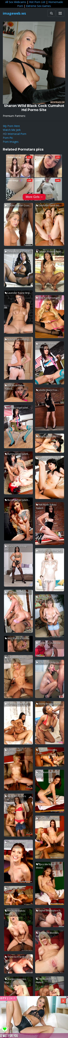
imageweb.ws (14, 13)
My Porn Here (11, 126)
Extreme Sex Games (38, 6)
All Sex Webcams (15, 2)
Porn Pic (8, 137)
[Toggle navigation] (60, 13)
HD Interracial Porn (14, 134)
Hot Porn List (37, 2)
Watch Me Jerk (12, 130)
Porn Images (11, 141)
